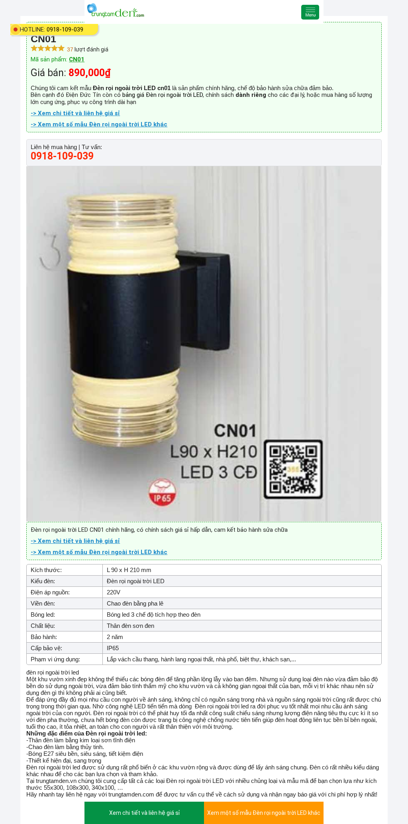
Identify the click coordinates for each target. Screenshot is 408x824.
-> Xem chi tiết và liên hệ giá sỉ (75, 113)
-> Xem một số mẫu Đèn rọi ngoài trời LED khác (99, 124)
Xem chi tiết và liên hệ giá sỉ (144, 813)
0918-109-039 (65, 29)
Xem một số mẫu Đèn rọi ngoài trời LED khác (263, 813)
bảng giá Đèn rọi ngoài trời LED (162, 94)
